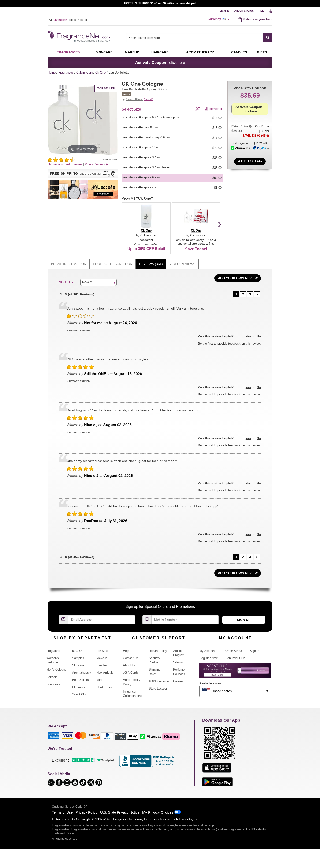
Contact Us (130, 658)
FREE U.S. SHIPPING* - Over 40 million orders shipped (160, 3)
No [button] (259, 336)
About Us (129, 665)
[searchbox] (194, 37)
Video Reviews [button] (95, 164)
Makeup (132, 52)
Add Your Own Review (238, 278)
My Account (207, 651)
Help (262, 10)
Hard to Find (105, 687)
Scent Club (79, 694)
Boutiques (53, 684)
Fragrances (68, 52)
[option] (172, 118)
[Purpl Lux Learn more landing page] (235, 672)
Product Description (112, 264)
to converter (209, 109)
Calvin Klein (84, 72)
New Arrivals (105, 672)
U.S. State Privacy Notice (119, 812)
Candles (102, 665)
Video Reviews (182, 264)
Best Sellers (80, 680)
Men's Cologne (56, 669)
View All (137, 198)
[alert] (219, 19)
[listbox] (173, 153)
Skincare (104, 52)
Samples (78, 658)
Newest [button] (87, 282)
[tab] (68, 264)
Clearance (79, 687)
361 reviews (56, 164)
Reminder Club (235, 658)
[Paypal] (107, 736)
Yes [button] (248, 336)
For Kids (102, 651)
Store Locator (158, 688)
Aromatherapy (81, 672)
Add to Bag (250, 161)
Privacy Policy (86, 812)
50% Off (77, 651)
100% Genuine (159, 681)
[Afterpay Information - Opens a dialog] (239, 148)
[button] (83, 173)
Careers (178, 681)
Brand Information (68, 264)
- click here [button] (160, 62)
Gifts (262, 52)
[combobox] (199, 37)
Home (52, 72)
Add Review (74, 164)
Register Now (208, 658)
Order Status (244, 10)
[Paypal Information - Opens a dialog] (261, 148)
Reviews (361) (151, 264)
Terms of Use (62, 812)
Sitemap (178, 662)
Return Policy (158, 651)
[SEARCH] (267, 37)
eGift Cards (130, 672)
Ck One (101, 72)
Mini (99, 680)
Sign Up (243, 620)
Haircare (159, 52)
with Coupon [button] (250, 88)
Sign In (224, 10)
